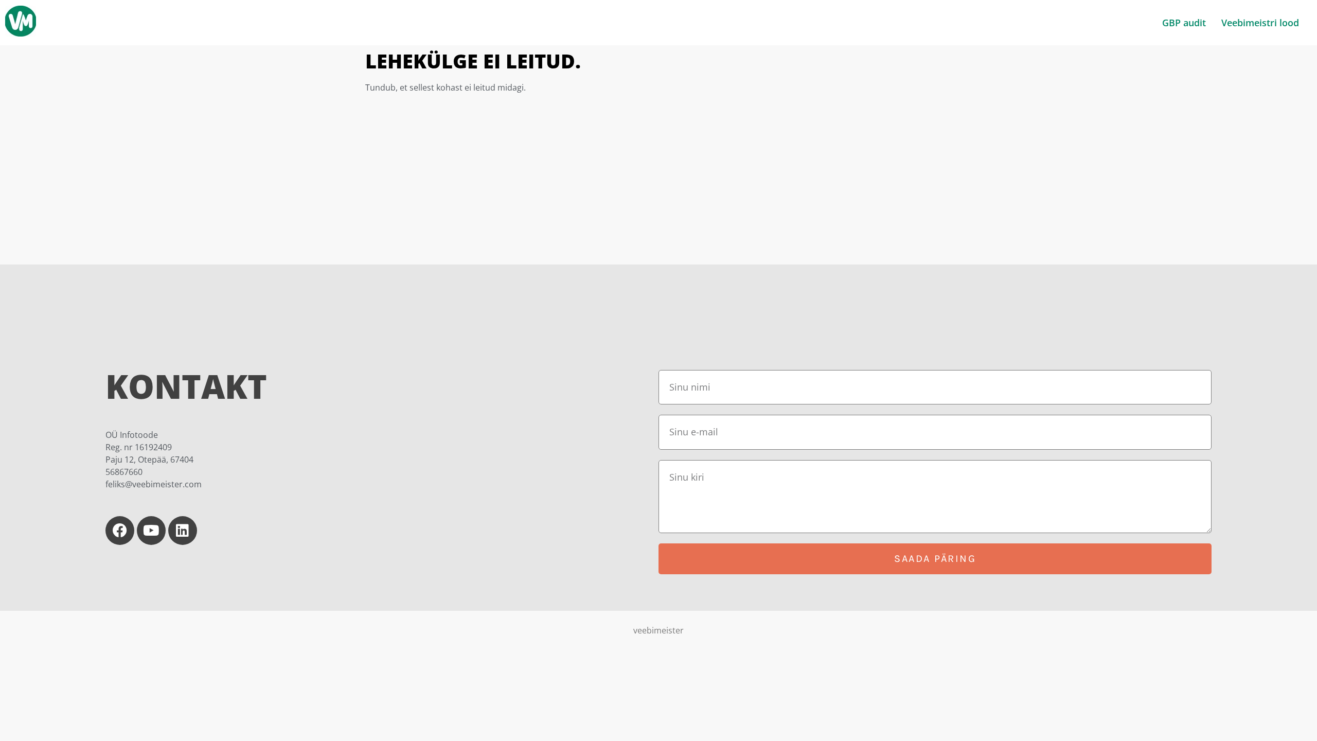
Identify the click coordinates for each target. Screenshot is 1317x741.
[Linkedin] (182, 530)
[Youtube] (151, 530)
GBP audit (1184, 22)
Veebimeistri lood (1260, 22)
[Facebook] (119, 530)
